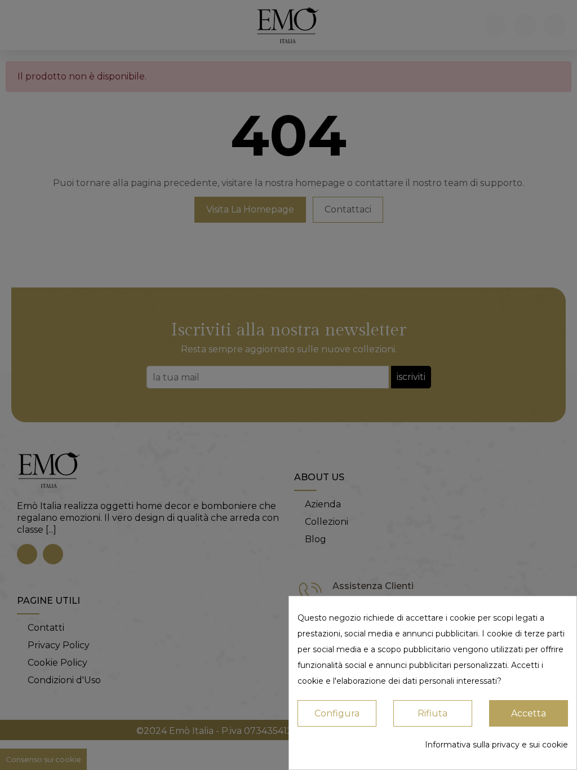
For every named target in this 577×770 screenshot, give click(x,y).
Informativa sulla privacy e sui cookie (496, 745)
